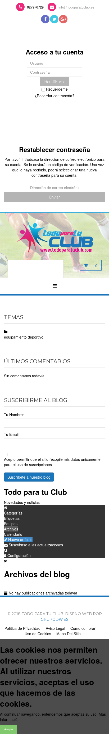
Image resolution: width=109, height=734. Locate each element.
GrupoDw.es (55, 619)
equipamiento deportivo (23, 337)
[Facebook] (45, 19)
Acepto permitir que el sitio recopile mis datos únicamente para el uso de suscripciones (52, 462)
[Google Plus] (63, 19)
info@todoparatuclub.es (76, 7)
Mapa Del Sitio (68, 633)
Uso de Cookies (38, 633)
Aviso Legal (55, 628)
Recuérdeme (56, 89)
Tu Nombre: (14, 414)
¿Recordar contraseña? (54, 95)
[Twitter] (54, 19)
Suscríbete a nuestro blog (29, 477)
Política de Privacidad (22, 628)
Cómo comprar (83, 628)
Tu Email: (12, 434)
